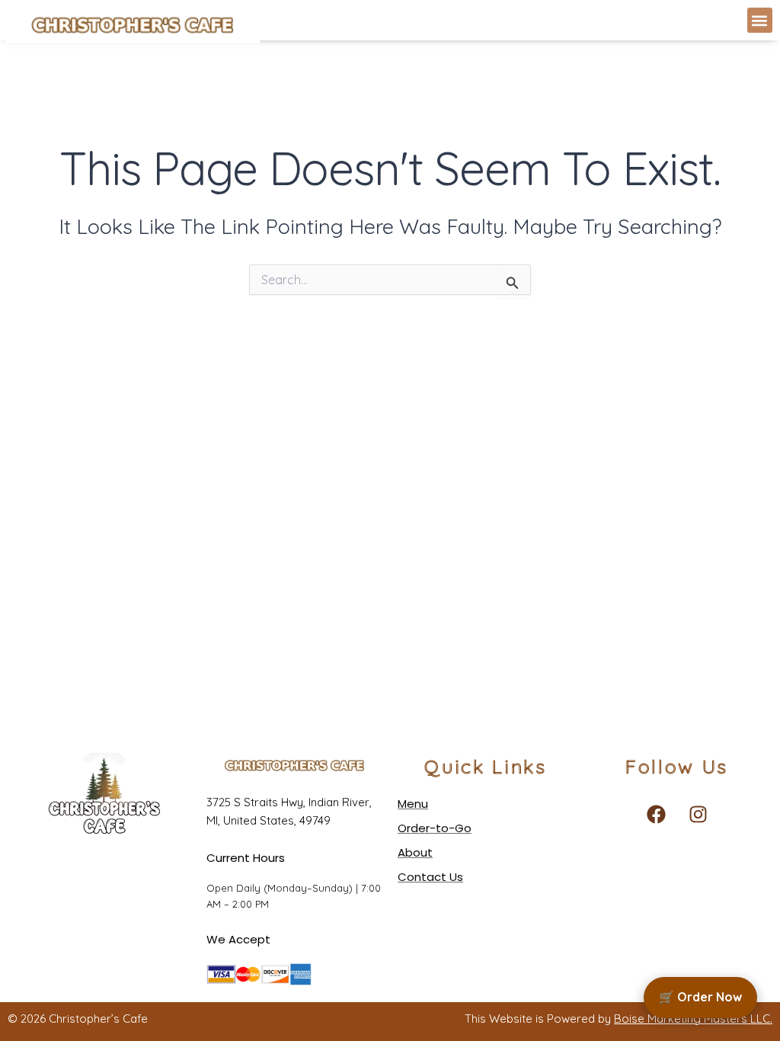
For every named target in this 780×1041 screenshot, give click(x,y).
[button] (759, 20)
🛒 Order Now (700, 996)
